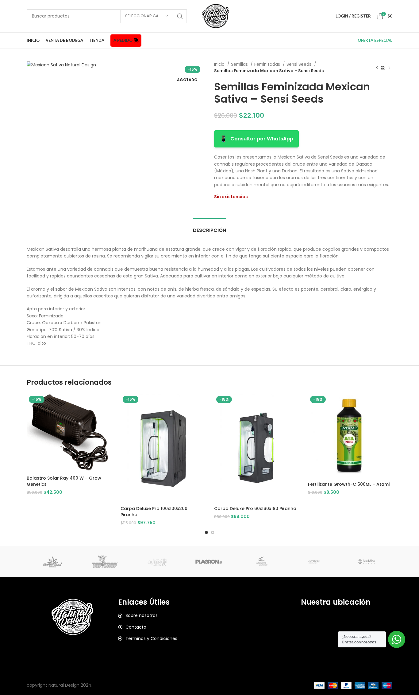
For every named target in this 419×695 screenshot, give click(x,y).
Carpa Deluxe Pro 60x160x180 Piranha (255, 508)
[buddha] (366, 561)
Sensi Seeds (299, 64)
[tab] (209, 227)
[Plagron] (209, 561)
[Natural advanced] (262, 561)
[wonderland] (53, 561)
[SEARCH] (180, 16)
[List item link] (164, 615)
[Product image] (163, 448)
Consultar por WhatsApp (256, 139)
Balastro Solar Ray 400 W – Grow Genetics (64, 481)
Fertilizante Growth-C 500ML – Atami (349, 484)
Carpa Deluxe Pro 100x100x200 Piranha (154, 511)
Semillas (240, 64)
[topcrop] (105, 561)
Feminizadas (267, 64)
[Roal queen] (157, 561)
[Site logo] (215, 16)
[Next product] (389, 68)
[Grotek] (314, 561)
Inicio (220, 64)
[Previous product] (377, 68)
